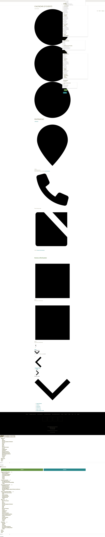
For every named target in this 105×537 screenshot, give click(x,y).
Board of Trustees (5, 508)
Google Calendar (39, 403)
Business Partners (5, 451)
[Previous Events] (35, 346)
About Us (66, 414)
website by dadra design (52, 432)
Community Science (6, 475)
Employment (4, 449)
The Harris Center (5, 447)
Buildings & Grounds (6, 452)
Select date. (41, 353)
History (3, 442)
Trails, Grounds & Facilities (56, 414)
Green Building (5, 495)
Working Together (5, 488)
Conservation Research (47, 414)
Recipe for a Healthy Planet (7, 527)
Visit (75, 414)
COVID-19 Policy (5, 517)
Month (100, 10)
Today (35, 349)
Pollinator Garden (5, 496)
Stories (2, 531)
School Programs (5, 473)
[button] (11, 472)
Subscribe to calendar (37, 376)
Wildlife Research (5, 485)
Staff (3, 445)
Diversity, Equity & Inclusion (7, 441)
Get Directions (47, 171)
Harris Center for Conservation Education (26, 4)
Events (69, 414)
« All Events (36, 121)
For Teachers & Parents (6, 526)
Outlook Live (38, 407)
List (97, 10)
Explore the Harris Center (7, 492)
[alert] (52, 280)
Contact (27, 414)
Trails (3, 493)
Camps (3, 476)
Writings (3, 523)
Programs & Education (32, 414)
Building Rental (5, 497)
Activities (4, 525)
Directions (4, 454)
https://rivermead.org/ (41, 250)
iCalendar (37, 404)
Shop (3, 443)
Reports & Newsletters (6, 453)
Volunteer (4, 450)
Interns (3, 448)
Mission (3, 440)
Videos (3, 524)
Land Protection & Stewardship (8, 482)
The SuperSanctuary (6, 481)
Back (4, 457)
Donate (78, 414)
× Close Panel (1, 536)
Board (3, 446)
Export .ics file (38, 409)
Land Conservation (40, 414)
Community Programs (6, 474)
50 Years (62, 414)
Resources (3, 458)
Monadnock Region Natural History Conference (11, 489)
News (72, 414)
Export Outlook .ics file (40, 410)
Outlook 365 (38, 406)
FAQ (3, 439)
